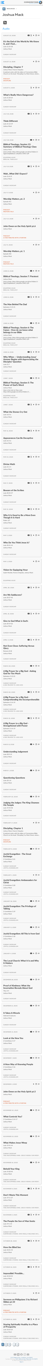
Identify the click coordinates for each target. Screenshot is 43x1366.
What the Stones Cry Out (15, 412)
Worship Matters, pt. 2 (14, 199)
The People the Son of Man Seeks (19, 1221)
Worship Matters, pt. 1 (14, 251)
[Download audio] (36, 36)
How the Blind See (12, 1247)
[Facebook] (21, 1355)
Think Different (10, 121)
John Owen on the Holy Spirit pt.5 (19, 1092)
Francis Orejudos (18, 70)
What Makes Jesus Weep (15, 1143)
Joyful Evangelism (10, 868)
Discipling (7, 81)
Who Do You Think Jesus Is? (16, 543)
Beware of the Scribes (13, 490)
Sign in (21, 1361)
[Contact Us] (28, 1355)
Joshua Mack (7, 49)
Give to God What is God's (15, 621)
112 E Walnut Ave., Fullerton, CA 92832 (21, 1357)
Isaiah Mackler (7, 572)
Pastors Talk (8, 211)
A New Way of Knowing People (18, 1064)
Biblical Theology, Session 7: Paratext (20, 276)
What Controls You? (12, 1117)
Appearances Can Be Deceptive (18, 438)
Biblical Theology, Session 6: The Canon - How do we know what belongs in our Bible (18, 330)
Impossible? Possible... (13, 1273)
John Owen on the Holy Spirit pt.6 (19, 226)
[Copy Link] (39, 36)
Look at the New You (13, 1038)
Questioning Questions (14, 778)
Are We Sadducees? (12, 595)
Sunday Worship (9, 54)
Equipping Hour (9, 157)
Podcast (6, 79)
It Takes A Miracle (11, 1013)
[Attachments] (31, 36)
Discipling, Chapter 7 (13, 67)
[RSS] (5, 24)
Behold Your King (11, 1169)
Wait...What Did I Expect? (15, 174)
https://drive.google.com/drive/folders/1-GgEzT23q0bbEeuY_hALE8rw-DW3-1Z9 (20, 152)
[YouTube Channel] (15, 1355)
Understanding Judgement (15, 752)
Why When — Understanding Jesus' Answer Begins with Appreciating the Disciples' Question (20, 359)
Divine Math (9, 464)
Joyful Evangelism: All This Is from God (21, 934)
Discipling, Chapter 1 (13, 828)
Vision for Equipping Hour (15, 570)
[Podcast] (18, 1355)
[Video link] (29, 36)
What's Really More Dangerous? (18, 95)
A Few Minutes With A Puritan (14, 238)
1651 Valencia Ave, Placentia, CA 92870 (26, 1359)
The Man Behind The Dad (15, 304)
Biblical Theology (10, 159)
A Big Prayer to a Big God (13, 685)
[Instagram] (25, 1355)
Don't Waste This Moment (15, 1195)
